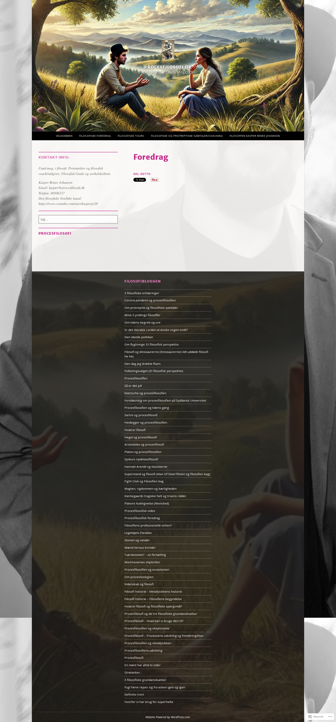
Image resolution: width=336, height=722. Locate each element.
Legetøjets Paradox (138, 533)
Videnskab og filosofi (139, 584)
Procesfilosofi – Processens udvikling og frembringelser (164, 636)
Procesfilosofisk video (139, 511)
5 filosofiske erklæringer (141, 293)
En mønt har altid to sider (142, 665)
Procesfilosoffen (135, 378)
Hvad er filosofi (135, 430)
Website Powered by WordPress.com (167, 717)
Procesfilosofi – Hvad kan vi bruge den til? (153, 621)
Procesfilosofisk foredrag (142, 518)
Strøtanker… (133, 672)
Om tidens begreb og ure (142, 322)
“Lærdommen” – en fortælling (145, 555)
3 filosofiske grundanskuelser (145, 680)
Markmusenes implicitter (142, 562)
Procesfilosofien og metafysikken (148, 643)
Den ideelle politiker (138, 337)
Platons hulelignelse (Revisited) (146, 503)
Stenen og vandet (137, 540)
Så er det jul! (133, 386)
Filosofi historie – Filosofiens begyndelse (153, 599)
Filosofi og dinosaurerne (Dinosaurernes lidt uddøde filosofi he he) (166, 354)
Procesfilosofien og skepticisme (146, 628)
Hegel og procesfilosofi (140, 437)
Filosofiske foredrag (95, 136)
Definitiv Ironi (134, 694)
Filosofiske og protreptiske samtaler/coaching (187, 136)
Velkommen (64, 136)
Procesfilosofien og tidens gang (146, 408)
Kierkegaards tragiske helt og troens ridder (155, 496)
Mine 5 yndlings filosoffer (142, 315)
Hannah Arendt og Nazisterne (145, 466)
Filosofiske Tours (131, 136)
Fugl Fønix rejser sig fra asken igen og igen (154, 687)
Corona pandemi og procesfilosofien (150, 300)
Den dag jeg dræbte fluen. (142, 364)
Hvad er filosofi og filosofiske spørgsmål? (153, 606)
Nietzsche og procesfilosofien (145, 393)
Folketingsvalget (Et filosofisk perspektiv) (153, 371)
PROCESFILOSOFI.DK (168, 67)
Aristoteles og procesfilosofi (144, 444)
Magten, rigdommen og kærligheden (150, 488)
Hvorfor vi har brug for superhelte (148, 702)
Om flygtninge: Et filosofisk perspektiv (151, 344)
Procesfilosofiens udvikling (143, 650)
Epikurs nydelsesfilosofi (141, 459)
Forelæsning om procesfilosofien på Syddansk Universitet (165, 400)
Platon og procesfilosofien (142, 452)
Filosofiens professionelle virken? (148, 525)
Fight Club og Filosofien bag (144, 481)
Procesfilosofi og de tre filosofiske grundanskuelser (160, 614)
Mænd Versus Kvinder (140, 547)
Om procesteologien (138, 577)
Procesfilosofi (54, 233)
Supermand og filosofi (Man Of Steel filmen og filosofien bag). (167, 474)
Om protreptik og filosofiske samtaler (151, 308)
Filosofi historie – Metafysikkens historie (153, 591)
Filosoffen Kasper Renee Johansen (255, 136)
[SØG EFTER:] (78, 219)
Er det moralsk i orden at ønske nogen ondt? (156, 330)
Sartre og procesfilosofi (141, 415)
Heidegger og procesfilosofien (145, 422)
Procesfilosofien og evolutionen (146, 569)
